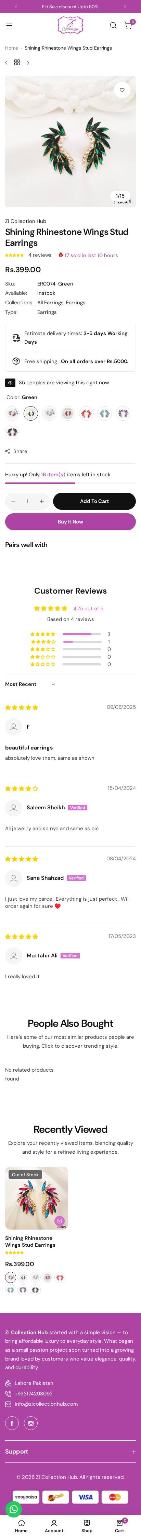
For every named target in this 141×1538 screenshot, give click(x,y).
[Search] (113, 25)
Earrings (76, 302)
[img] (21, 707)
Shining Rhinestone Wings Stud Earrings (30, 1241)
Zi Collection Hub (25, 221)
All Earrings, (51, 302)
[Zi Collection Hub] (70, 25)
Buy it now (70, 521)
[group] (70, 141)
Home (11, 48)
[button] (16, 7)
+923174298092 (34, 1393)
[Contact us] (13, 1509)
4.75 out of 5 (88, 608)
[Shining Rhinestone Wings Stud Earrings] (36, 1198)
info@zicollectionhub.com (46, 1404)
